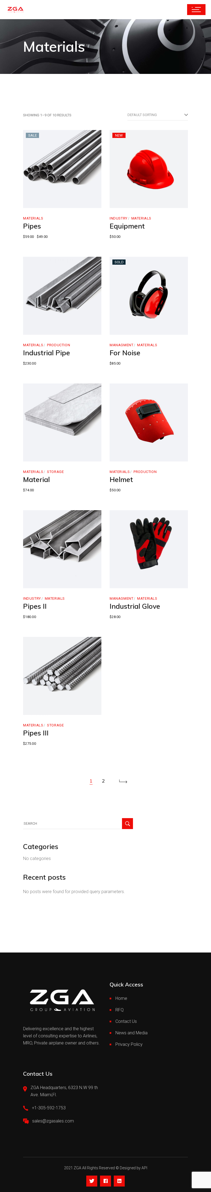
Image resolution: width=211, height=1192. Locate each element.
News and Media (131, 1032)
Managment (121, 345)
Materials (33, 218)
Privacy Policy (129, 1044)
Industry (118, 218)
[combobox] (157, 114)
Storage (55, 472)
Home (121, 998)
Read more (132, 328)
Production (58, 345)
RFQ (119, 1009)
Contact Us (126, 1021)
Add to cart (45, 202)
